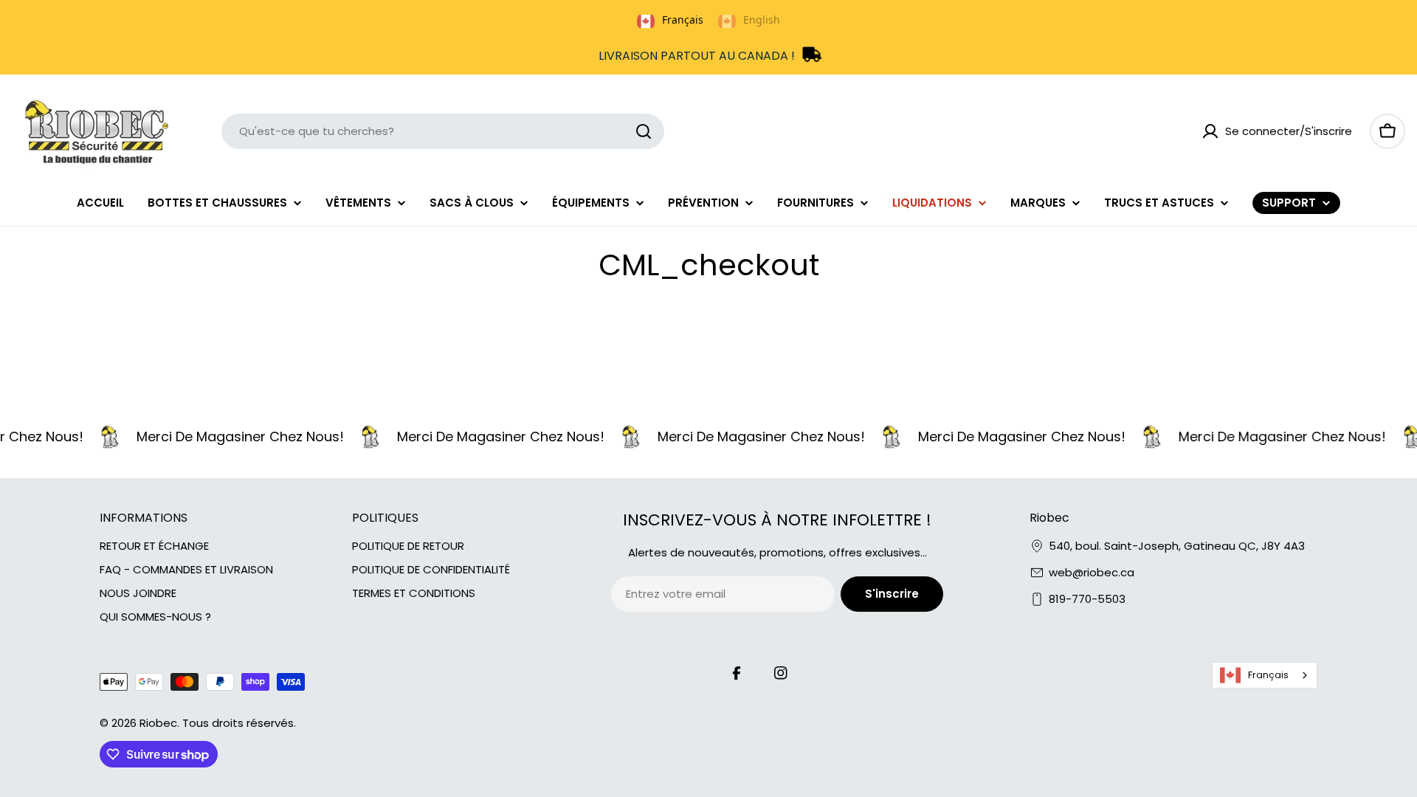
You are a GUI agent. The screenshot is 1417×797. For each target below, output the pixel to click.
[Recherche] (643, 131)
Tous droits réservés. (239, 723)
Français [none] (682, 20)
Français (1268, 675)
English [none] (761, 20)
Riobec (158, 723)
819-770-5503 (1087, 599)
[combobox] (442, 131)
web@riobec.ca (1091, 572)
